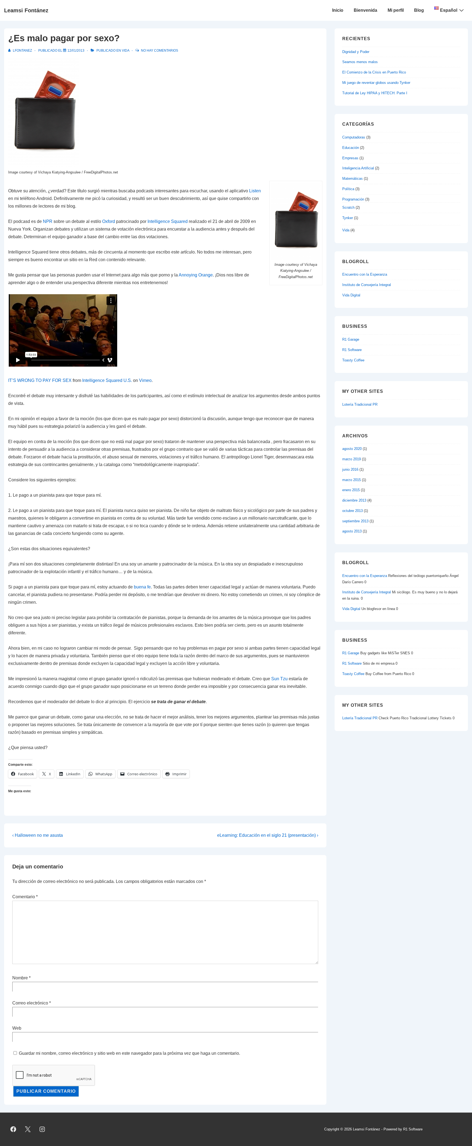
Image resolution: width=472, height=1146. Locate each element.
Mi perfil (396, 10)
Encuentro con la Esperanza (364, 274)
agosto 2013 (352, 531)
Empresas (350, 158)
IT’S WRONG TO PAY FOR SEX (40, 380)
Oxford (108, 221)
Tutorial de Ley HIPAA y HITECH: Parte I (374, 93)
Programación (353, 199)
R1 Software (352, 350)
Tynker (347, 218)
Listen (255, 190)
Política (348, 189)
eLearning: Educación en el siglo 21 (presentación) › (267, 835)
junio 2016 (350, 469)
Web (16, 1028)
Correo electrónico (30, 1003)
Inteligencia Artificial (358, 168)
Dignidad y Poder (355, 52)
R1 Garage (350, 339)
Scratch (348, 207)
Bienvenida (365, 10)
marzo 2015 (351, 480)
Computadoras (353, 137)
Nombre (20, 978)
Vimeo (145, 380)
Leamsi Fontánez (26, 10)
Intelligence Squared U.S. (107, 380)
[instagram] (42, 1129)
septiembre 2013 (355, 521)
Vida (125, 50)
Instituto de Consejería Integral (366, 285)
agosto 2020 (352, 449)
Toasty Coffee (353, 360)
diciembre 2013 (354, 500)
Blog (419, 10)
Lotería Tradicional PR (359, 404)
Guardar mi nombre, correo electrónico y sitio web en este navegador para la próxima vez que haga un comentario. (129, 1053)
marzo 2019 (351, 459)
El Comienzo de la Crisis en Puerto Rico (374, 72)
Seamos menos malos (360, 62)
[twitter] (28, 1129)
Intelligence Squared (168, 221)
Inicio (337, 10)
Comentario (25, 896)
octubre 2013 (352, 511)
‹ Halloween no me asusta (37, 835)
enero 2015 (351, 490)
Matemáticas (352, 178)
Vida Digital (351, 295)
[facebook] (13, 1129)
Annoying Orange (196, 275)
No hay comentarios (159, 50)
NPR (47, 221)
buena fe (142, 587)
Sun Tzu (279, 678)
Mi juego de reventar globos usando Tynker (376, 83)
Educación (350, 148)
